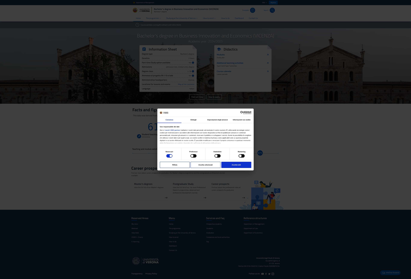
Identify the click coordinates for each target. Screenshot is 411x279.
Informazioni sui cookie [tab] (241, 120)
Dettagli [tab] (193, 120)
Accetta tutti (236, 165)
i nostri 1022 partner (172, 130)
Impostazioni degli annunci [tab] (217, 120)
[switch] (193, 156)
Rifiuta (174, 165)
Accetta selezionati (205, 165)
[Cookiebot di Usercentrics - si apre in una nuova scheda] (242, 112)
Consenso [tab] (169, 120)
